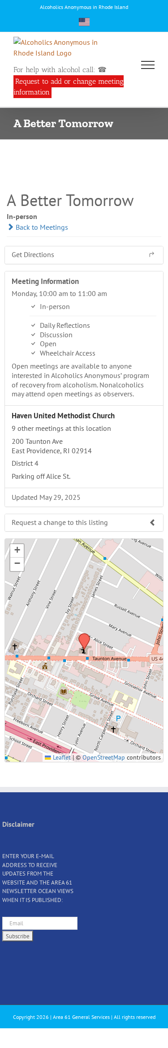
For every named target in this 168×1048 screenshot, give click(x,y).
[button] (81, 636)
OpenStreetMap (103, 757)
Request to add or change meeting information (68, 86)
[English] (84, 22)
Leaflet (61, 757)
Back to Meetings (41, 227)
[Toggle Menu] (148, 65)
